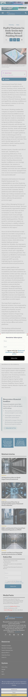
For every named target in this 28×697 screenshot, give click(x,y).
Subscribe (14, 358)
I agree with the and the (15, 352)
